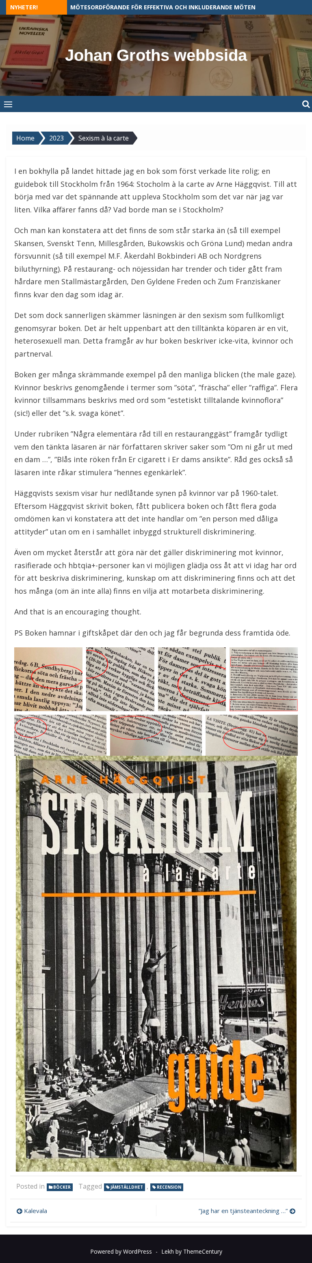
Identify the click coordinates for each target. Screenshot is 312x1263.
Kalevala (35, 1211)
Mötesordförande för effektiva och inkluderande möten (163, 7)
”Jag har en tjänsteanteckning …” (243, 1211)
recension (169, 1187)
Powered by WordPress (121, 1251)
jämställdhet (126, 1187)
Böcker (62, 1187)
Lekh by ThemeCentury (191, 1251)
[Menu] (8, 104)
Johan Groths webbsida (156, 55)
